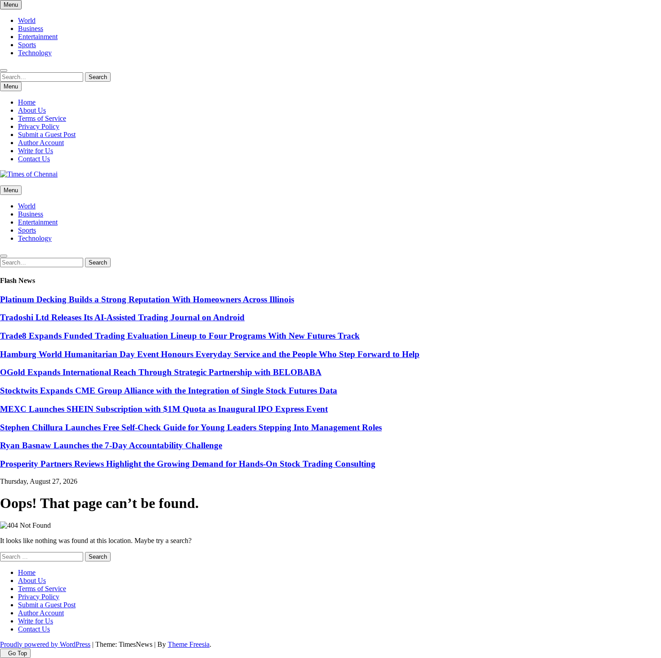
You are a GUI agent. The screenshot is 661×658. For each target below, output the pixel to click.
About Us (32, 110)
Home (27, 102)
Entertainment (38, 36)
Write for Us (35, 151)
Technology (35, 53)
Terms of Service (42, 118)
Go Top (17, 653)
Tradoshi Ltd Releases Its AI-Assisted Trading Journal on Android (122, 317)
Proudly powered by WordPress (45, 644)
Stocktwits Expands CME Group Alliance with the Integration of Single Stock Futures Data (168, 390)
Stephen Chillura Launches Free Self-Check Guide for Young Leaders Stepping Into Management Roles (191, 427)
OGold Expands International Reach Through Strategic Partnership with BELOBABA (161, 372)
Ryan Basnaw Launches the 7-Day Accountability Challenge (111, 445)
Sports (27, 45)
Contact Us (34, 159)
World (27, 20)
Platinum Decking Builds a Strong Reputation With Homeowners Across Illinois (147, 299)
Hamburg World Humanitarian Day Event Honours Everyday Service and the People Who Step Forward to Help (210, 354)
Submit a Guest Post (47, 134)
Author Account (41, 142)
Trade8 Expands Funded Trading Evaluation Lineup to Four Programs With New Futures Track (180, 335)
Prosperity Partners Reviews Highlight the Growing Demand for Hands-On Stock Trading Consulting (187, 463)
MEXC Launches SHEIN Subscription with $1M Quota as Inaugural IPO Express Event (164, 409)
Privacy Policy (38, 126)
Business (30, 28)
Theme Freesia (189, 644)
